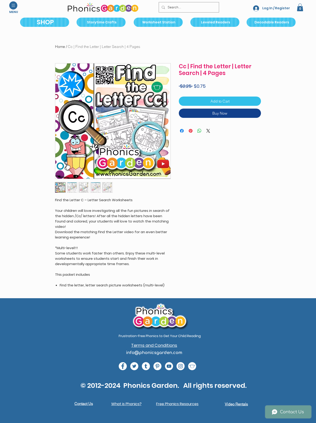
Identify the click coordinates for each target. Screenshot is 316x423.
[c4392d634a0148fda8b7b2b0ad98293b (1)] (134, 366)
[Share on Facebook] (182, 131)
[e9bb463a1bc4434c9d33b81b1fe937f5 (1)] (169, 366)
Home (60, 46)
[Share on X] (208, 131)
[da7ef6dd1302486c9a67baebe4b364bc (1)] (181, 366)
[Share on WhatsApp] (199, 131)
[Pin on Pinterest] (190, 131)
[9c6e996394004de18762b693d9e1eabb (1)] (146, 366)
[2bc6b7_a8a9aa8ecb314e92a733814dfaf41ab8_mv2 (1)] (192, 366)
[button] (13, 5)
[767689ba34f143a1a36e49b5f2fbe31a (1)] (157, 366)
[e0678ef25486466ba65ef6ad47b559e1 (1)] (123, 366)
